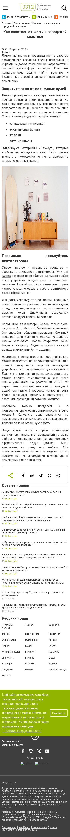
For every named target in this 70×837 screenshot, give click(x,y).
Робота (29, 669)
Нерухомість (32, 633)
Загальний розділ (8, 626)
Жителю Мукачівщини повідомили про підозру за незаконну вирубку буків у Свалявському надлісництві (33, 581)
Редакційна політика (26, 830)
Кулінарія (7, 663)
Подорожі (7, 669)
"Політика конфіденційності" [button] (21, 731)
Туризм (6, 633)
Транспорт (54, 633)
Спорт (52, 645)
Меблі (28, 645)
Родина (53, 663)
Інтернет (30, 651)
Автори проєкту (35, 757)
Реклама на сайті (11, 741)
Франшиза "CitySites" (13, 745)
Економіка (8, 657)
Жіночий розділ (11, 651)
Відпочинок (31, 639)
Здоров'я (54, 625)
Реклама (7, 675)
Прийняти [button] (58, 712)
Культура (54, 651)
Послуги (30, 663)
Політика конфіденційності (16, 827)
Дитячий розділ (58, 669)
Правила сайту (39, 827)
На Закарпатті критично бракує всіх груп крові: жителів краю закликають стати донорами (34, 606)
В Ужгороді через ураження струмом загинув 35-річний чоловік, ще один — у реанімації (33, 531)
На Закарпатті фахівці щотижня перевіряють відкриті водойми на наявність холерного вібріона (32, 518)
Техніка (29, 625)
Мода (52, 657)
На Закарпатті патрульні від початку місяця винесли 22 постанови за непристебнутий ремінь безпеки (33, 556)
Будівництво (9, 639)
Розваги (53, 639)
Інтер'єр (29, 657)
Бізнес (5, 645)
